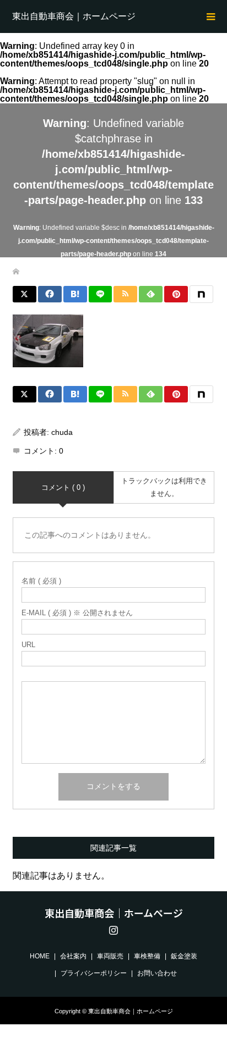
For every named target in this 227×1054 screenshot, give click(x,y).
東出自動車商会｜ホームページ (74, 16)
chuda (62, 432)
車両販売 (110, 956)
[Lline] (100, 294)
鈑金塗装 (184, 956)
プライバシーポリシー (94, 973)
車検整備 (147, 956)
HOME (40, 956)
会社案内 (73, 956)
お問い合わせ (157, 973)
